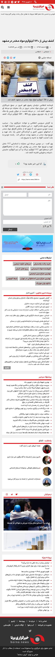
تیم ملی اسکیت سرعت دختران (39, 353)
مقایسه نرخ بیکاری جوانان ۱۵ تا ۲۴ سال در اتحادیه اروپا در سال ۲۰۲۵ (28, 596)
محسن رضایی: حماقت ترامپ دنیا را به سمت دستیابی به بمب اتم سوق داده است (27, 311)
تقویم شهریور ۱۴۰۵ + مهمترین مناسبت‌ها (35, 571)
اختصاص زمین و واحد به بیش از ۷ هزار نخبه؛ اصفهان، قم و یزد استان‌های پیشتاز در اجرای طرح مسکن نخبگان (28, 392)
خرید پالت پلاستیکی (42, 263)
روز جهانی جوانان (43, 610)
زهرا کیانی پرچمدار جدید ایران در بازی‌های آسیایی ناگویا (30, 426)
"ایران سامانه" (22, 654)
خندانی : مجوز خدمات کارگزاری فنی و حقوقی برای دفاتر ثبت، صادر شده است (27, 316)
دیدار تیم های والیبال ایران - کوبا (38, 344)
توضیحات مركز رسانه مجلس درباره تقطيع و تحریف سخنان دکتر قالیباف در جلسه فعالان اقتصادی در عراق (28, 401)
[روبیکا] (19, 2)
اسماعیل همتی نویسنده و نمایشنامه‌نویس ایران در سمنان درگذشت (29, 322)
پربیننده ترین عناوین (43, 293)
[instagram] (6, 494)
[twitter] (14, 58)
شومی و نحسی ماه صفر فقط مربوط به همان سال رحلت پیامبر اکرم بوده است (28, 14)
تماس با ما (43, 621)
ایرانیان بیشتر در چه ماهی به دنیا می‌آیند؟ (35, 563)
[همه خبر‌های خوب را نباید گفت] (46, 449)
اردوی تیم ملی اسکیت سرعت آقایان (37, 307)
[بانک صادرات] (27, 243)
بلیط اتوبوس (12, 278)
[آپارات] (5, 2)
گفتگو (41, 440)
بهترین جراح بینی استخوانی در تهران (35, 278)
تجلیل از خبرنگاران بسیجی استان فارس (36, 335)
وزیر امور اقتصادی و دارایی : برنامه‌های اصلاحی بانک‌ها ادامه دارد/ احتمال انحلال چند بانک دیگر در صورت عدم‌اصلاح (27, 348)
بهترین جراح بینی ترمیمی (40, 273)
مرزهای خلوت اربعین (22, 263)
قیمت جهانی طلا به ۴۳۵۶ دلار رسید (37, 423)
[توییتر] (15, 2)
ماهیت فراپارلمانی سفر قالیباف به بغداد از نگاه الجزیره (31, 420)
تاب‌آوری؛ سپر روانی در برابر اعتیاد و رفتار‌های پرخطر (32, 604)
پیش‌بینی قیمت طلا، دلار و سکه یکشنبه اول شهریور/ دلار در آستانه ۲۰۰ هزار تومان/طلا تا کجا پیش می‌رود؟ (27, 340)
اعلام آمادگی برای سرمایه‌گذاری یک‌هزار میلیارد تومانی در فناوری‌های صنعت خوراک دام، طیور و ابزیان (27, 363)
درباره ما (32, 621)
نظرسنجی (7, 625)
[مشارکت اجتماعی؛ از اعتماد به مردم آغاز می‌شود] (46, 482)
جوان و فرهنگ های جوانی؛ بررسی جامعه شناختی (33, 583)
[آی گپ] (2, 2)
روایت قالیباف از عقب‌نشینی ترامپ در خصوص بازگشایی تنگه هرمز (27, 601)
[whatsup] (11, 58)
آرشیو (7, 367)
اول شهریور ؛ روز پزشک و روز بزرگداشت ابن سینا (33, 396)
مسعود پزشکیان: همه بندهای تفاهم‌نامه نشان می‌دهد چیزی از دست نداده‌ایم (28, 331)
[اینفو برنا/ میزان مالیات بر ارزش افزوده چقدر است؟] (27, 549)
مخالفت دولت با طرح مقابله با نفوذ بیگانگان (34, 414)
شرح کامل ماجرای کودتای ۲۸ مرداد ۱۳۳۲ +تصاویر (32, 429)
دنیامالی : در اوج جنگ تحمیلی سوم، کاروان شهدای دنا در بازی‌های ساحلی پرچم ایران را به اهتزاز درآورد (27, 576)
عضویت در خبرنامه (45, 625)
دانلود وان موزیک (43, 283)
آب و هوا (31, 625)
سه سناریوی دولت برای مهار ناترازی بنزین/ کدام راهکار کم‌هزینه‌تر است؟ (27, 567)
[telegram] (8, 58)
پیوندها (22, 621)
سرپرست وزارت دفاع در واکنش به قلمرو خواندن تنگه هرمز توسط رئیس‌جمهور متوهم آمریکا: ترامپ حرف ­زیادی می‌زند (27, 386)
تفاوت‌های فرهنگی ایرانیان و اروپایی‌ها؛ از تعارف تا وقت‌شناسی (28, 580)
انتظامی (38, 52)
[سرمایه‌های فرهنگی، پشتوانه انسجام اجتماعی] (46, 471)
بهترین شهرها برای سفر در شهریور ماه (36, 382)
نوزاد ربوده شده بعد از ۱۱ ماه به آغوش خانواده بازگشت (30, 417)
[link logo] (43, 7)
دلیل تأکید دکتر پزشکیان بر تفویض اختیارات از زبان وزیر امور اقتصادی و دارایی (29, 357)
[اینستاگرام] (9, 2)
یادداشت (48, 440)
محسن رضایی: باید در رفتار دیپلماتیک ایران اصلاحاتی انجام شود (27, 327)
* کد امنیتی (48, 218)
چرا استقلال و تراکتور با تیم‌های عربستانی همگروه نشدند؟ (30, 586)
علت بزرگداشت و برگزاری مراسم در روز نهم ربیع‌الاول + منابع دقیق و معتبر (27, 409)
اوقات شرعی (19, 625)
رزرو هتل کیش (22, 268)
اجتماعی (46, 52)
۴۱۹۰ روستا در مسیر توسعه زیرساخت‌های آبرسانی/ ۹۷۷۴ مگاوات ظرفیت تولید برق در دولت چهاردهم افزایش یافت (27, 590)
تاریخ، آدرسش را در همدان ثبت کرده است (35, 405)
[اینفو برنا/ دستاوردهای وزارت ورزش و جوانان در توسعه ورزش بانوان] (27, 515)
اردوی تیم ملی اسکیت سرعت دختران (36, 303)
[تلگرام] (12, 2)
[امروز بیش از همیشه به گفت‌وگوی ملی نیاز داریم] (46, 460)
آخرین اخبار (30, 293)
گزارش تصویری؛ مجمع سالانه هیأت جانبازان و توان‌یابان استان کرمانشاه (28, 299)
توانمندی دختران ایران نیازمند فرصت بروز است (33, 607)
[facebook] (5, 58)
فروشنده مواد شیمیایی (40, 268)
